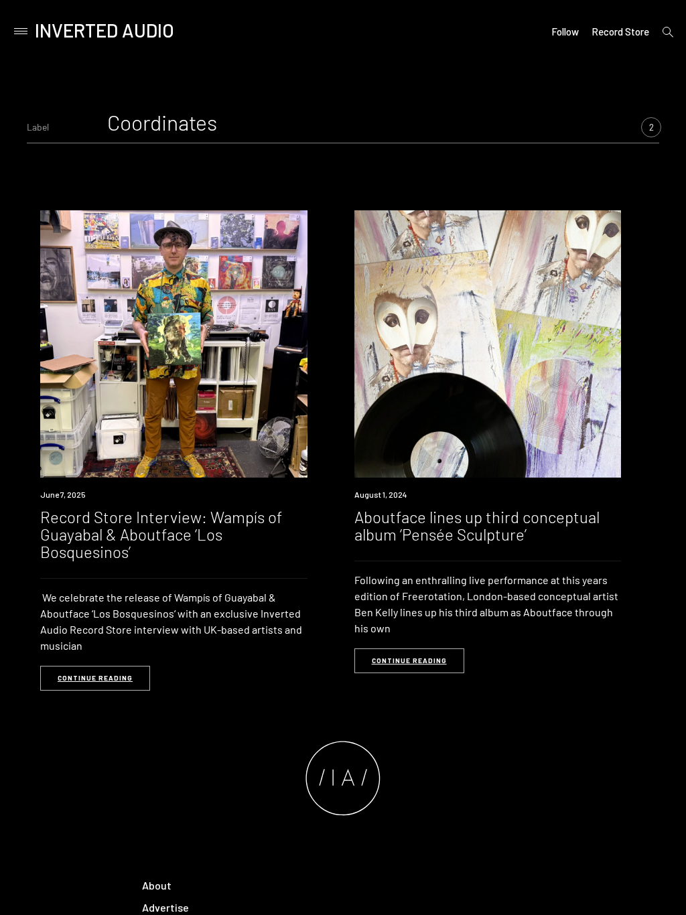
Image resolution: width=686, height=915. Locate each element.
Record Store (620, 31)
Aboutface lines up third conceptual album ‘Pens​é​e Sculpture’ (477, 525)
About (157, 885)
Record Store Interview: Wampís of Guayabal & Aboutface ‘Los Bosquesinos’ (161, 534)
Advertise (165, 907)
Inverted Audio (104, 30)
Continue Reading (95, 678)
